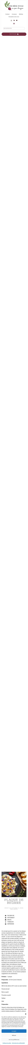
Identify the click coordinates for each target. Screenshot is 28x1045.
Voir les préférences (14, 1039)
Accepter (14, 1031)
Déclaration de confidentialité (18, 1043)
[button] (25, 1014)
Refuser (14, 1035)
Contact (7, 14)
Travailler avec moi (14, 16)
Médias (21, 14)
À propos (14, 14)
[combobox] (14, 28)
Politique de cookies (7, 1043)
